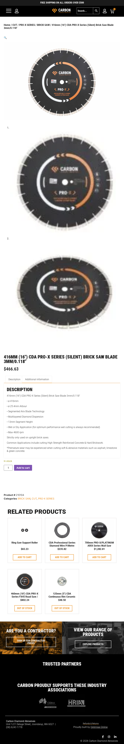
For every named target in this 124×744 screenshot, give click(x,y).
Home (7, 25)
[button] (62, 37)
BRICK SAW (43, 25)
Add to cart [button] (25, 557)
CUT (14, 25)
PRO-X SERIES (27, 25)
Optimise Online (99, 727)
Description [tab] (14, 379)
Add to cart (23, 467)
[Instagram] (109, 736)
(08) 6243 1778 (14, 727)
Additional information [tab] (37, 379)
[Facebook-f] (103, 736)
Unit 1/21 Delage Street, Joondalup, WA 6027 (30, 724)
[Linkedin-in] (115, 736)
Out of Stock (24, 608)
